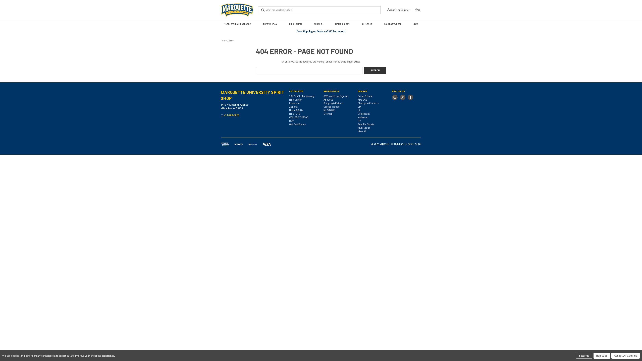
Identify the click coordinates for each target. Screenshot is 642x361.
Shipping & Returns (334, 103)
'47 (359, 120)
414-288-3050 (231, 115)
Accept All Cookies (625, 355)
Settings (584, 355)
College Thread (332, 106)
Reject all (601, 355)
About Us (328, 99)
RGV (416, 24)
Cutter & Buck (365, 96)
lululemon (295, 24)
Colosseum (364, 113)
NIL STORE (366, 24)
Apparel (318, 24)
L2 (359, 110)
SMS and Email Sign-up (336, 96)
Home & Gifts (342, 24)
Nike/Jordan (270, 24)
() (419, 10)
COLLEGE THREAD (393, 24)
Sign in (393, 10)
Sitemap (328, 113)
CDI (359, 106)
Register (405, 10)
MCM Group (364, 128)
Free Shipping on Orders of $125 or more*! (321, 31)
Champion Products (368, 103)
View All (362, 131)
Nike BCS (362, 99)
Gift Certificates (297, 124)
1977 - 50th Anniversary (237, 24)
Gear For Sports (366, 124)
